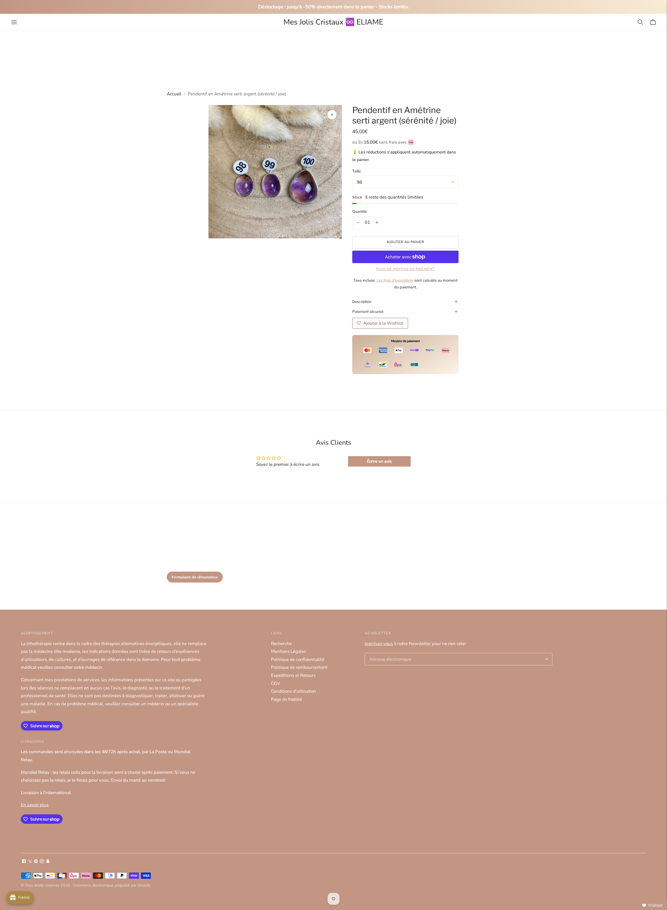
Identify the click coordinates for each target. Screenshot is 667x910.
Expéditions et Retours (293, 675)
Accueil (174, 94)
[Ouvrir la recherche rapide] (640, 22)
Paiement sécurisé (368, 311)
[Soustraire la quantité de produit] (358, 222)
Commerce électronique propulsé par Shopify (112, 885)
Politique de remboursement (299, 667)
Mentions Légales (288, 651)
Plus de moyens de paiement (405, 269)
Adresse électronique (388, 653)
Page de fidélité (286, 699)
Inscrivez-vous (379, 644)
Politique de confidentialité (297, 660)
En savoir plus (34, 805)
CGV (275, 683)
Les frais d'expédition (394, 280)
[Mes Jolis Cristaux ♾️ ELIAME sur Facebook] (24, 862)
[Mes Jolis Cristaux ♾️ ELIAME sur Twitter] (30, 862)
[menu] (14, 22)
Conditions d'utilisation (293, 691)
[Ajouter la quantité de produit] (376, 222)
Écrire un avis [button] (379, 461)
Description (361, 301)
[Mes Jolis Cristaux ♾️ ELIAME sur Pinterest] (36, 862)
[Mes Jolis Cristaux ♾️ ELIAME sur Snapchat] (48, 862)
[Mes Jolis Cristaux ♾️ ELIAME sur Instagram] (42, 862)
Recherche (281, 644)
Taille (356, 171)
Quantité (359, 211)
